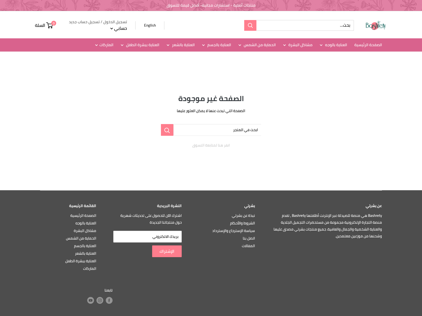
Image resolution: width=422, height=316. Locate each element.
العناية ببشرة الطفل (142, 44)
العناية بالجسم (218, 44)
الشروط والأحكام (242, 223)
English (150, 25)
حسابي (120, 28)
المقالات (248, 245)
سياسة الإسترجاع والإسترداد (233, 230)
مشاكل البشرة (299, 44)
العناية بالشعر (183, 44)
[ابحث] (250, 25)
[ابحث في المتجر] (167, 130)
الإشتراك (166, 251)
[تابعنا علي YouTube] (90, 300)
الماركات (106, 44)
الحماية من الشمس (259, 44)
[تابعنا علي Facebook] (109, 300)
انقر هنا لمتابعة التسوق (211, 145)
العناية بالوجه (335, 44)
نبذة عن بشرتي (243, 215)
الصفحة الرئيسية (368, 44)
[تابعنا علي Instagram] (99, 300)
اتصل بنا (249, 238)
